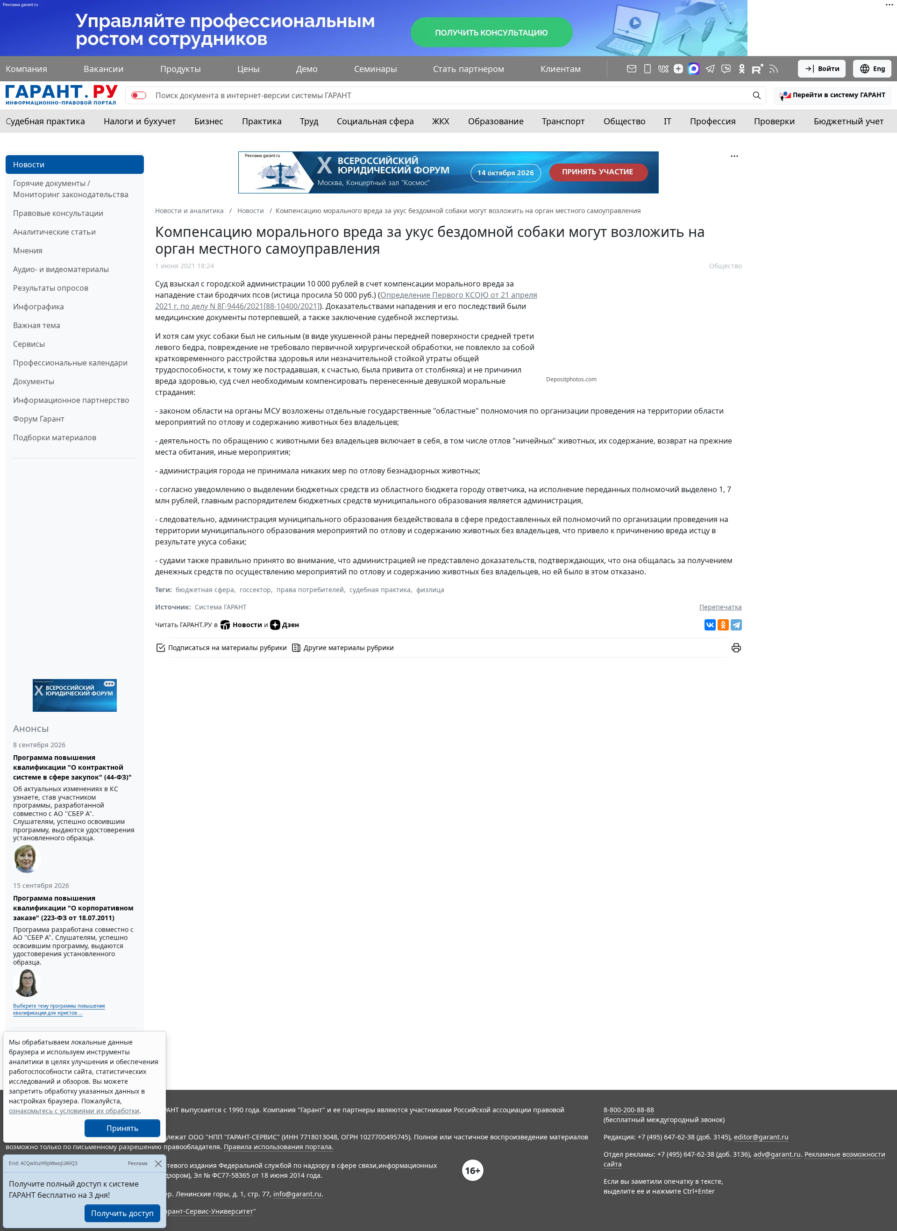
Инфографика (38, 306)
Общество (625, 121)
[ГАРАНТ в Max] (694, 69)
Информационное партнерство (71, 400)
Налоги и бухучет (140, 121)
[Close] (158, 1163)
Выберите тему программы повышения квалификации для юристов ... (59, 1009)
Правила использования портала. (279, 1146)
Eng (879, 68)
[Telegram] (736, 624)
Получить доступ (122, 1213)
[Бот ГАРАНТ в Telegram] (726, 68)
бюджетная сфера (205, 589)
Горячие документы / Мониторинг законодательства (70, 189)
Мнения (28, 250)
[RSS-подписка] (773, 68)
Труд (309, 121)
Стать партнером (468, 68)
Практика (262, 121)
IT (667, 121)
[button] (832, 95)
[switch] (138, 95)
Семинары (375, 68)
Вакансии (104, 68)
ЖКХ (440, 121)
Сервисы (29, 344)
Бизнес (208, 121)
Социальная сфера (375, 121)
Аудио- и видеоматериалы (61, 269)
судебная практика (380, 589)
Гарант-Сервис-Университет (207, 1211)
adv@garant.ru (777, 1154)
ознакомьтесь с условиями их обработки (74, 1110)
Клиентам (561, 68)
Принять (123, 1128)
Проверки (774, 121)
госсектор (255, 589)
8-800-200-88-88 (629, 1109)
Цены (248, 68)
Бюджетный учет (849, 121)
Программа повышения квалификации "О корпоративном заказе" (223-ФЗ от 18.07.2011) (73, 908)
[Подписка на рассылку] (631, 68)
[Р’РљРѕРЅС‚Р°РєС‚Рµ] (710, 624)
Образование (496, 121)
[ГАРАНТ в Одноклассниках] (742, 68)
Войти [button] (829, 68)
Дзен (290, 624)
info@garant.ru (297, 1193)
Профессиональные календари (70, 363)
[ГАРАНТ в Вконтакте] (663, 68)
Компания (26, 68)
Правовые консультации (58, 213)
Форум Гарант (38, 419)
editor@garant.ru (761, 1136)
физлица (430, 589)
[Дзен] (678, 68)
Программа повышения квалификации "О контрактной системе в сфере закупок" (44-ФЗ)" (72, 767)
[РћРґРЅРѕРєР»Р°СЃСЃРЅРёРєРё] (723, 624)
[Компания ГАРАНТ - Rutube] (757, 68)
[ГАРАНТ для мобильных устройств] (647, 68)
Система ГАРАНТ (221, 606)
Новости (28, 164)
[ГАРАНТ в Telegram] (710, 68)
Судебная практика (45, 121)
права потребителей (310, 589)
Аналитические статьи (54, 232)
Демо (307, 68)
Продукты (180, 68)
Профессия (713, 121)
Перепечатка (720, 606)
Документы (33, 381)
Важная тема (36, 325)
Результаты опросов (50, 288)
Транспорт (563, 121)
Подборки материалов (54, 437)
